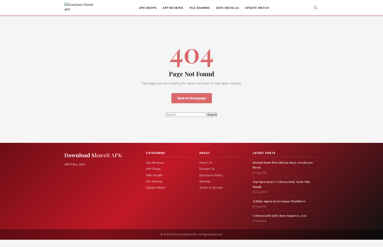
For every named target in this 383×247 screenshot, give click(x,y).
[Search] (315, 8)
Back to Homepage (192, 98)
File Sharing (200, 8)
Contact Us (207, 168)
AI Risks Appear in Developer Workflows (279, 201)
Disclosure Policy (211, 175)
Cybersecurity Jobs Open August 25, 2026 (280, 215)
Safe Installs (227, 8)
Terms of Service (211, 187)
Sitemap (204, 181)
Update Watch (257, 8)
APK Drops (147, 8)
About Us (205, 162)
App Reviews (172, 8)
